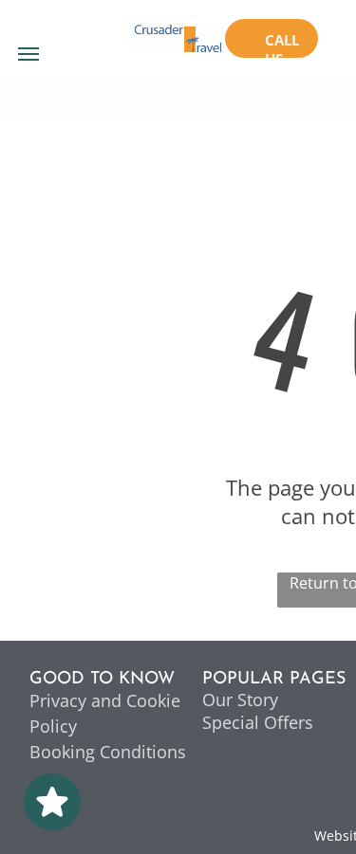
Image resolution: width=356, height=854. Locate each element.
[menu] (28, 54)
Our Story (240, 699)
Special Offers (257, 722)
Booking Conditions (107, 751)
